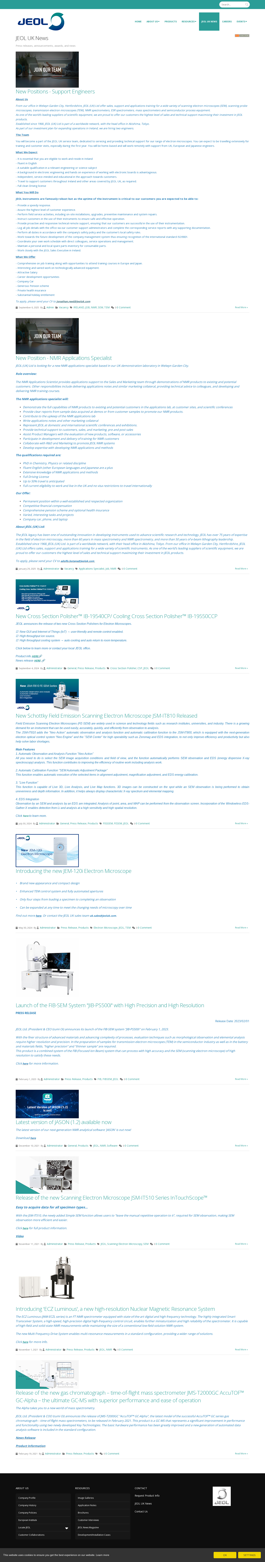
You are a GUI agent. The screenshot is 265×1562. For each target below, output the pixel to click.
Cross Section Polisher (123, 668)
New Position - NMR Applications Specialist (64, 358)
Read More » (241, 307)
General (71, 668)
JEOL (146, 668)
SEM (100, 307)
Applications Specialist (91, 568)
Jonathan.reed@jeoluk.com (73, 301)
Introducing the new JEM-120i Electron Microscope (73, 870)
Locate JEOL (24, 1527)
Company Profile (27, 1497)
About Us (152, 21)
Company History (27, 1505)
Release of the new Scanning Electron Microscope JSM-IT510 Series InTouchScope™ (111, 1197)
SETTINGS (250, 1555)
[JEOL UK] (41, 21)
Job (107, 568)
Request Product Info (147, 1495)
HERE (35, 656)
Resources (188, 21)
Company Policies (27, 1512)
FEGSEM (108, 823)
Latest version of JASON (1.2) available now (63, 1122)
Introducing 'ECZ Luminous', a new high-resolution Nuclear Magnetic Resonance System (115, 1308)
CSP (140, 668)
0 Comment (124, 307)
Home (138, 21)
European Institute (27, 1520)
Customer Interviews (88, 1520)
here (25, 816)
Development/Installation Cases (94, 1534)
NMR (94, 307)
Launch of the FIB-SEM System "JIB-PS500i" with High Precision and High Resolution (110, 1005)
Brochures (83, 1512)
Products (171, 21)
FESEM (118, 823)
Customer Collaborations (31, 1534)
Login (213, 4)
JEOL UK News (209, 21)
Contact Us (141, 1511)
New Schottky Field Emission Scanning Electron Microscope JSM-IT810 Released (106, 715)
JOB (87, 307)
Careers (227, 21)
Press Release (86, 668)
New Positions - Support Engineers (55, 91)
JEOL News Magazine (88, 1527)
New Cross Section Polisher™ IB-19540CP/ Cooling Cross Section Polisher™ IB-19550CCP (116, 616)
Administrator (51, 568)
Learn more (102, 1555)
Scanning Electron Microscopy (124, 1244)
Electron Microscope (106, 927)
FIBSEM (107, 1079)
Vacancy (64, 307)
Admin (50, 307)
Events (241, 21)
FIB (99, 1079)
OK (225, 1555)
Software (112, 1145)
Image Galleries (86, 1497)
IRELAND (78, 307)
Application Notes (87, 1505)
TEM (107, 307)
